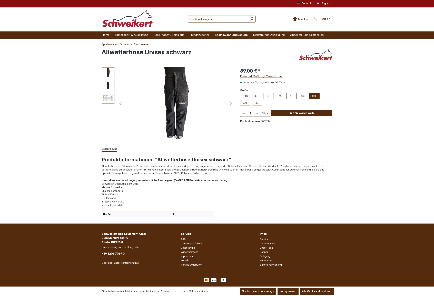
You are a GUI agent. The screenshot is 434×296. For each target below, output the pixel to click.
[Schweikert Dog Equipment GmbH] (315, 55)
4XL (245, 102)
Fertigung (265, 256)
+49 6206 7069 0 (113, 253)
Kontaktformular (129, 262)
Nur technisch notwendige (258, 291)
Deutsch (306, 3)
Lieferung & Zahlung (192, 243)
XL (291, 96)
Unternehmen (267, 243)
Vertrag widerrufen (191, 264)
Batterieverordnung (271, 264)
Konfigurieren (288, 291)
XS (256, 96)
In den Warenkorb (302, 113)
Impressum (187, 256)
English (325, 3)
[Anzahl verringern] (243, 113)
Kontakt (185, 260)
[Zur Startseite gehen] (127, 18)
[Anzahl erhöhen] (257, 113)
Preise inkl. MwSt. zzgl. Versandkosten (261, 76)
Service (186, 233)
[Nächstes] (230, 103)
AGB (183, 239)
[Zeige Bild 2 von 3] (175, 137)
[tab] (109, 149)
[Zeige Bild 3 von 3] (180, 137)
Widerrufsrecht (189, 252)
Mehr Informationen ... (200, 291)
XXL (303, 96)
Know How (266, 260)
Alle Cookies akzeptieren (317, 291)
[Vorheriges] (120, 103)
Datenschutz (188, 247)
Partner (264, 252)
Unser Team (266, 247)
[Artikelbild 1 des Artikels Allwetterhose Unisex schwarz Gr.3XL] (175, 103)
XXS (245, 96)
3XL (314, 96)
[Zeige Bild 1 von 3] (170, 137)
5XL (257, 102)
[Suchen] (252, 19)
